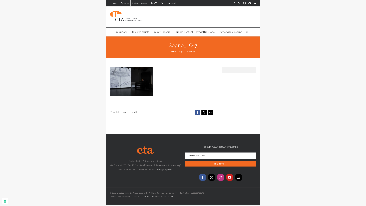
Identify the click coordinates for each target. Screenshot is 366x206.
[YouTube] (229, 177)
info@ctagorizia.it (165, 169)
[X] (204, 112)
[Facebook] (197, 112)
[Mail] (238, 177)
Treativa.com (168, 196)
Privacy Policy (147, 196)
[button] (247, 32)
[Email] (210, 112)
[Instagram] (220, 177)
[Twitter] (211, 177)
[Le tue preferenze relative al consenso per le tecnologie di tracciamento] (5, 201)
